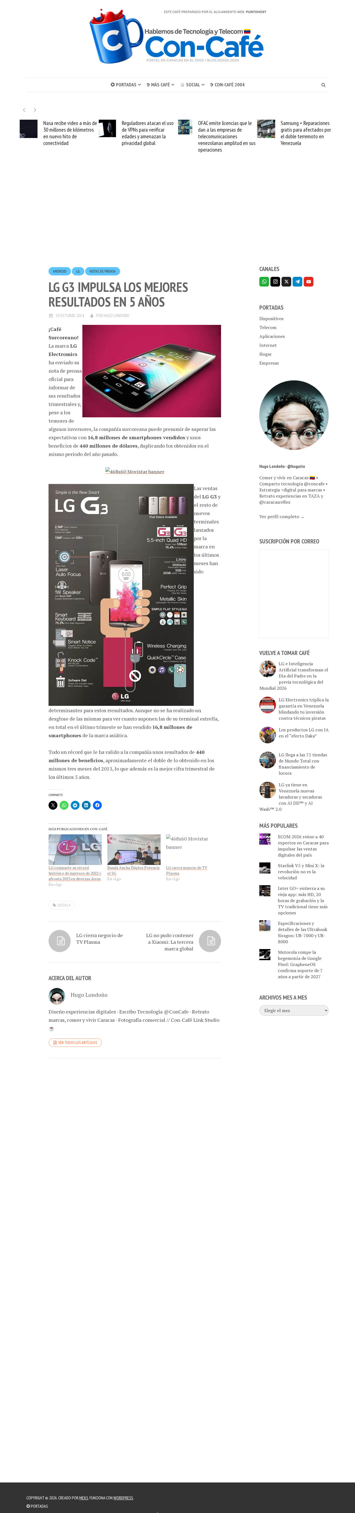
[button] (35, 109)
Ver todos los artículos (78, 1042)
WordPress (123, 1498)
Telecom (268, 327)
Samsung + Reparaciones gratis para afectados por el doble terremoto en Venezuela (306, 133)
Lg (78, 271)
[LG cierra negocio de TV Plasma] (192, 849)
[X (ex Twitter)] (286, 282)
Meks (83, 1498)
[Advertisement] (177, 219)
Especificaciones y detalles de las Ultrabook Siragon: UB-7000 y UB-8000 (302, 932)
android (60, 271)
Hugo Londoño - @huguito (282, 466)
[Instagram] (275, 282)
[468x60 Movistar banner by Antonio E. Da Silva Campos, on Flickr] (134, 470)
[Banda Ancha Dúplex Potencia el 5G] (134, 849)
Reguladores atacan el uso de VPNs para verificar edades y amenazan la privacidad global (148, 133)
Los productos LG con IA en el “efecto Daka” (304, 733)
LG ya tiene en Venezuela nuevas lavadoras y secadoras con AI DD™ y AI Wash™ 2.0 (290, 797)
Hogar (265, 354)
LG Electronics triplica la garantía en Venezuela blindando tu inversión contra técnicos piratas (304, 709)
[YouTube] (308, 282)
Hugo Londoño (116, 315)
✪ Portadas (123, 84)
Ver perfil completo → (282, 516)
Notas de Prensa (103, 271)
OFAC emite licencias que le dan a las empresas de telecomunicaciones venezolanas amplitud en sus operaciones (226, 136)
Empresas (269, 363)
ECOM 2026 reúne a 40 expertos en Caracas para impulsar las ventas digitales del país (303, 846)
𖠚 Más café (158, 84)
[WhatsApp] (264, 282)
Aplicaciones (272, 336)
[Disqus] (134, 1138)
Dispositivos (271, 318)
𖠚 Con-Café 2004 (227, 84)
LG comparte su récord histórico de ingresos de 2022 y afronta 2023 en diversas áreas (75, 873)
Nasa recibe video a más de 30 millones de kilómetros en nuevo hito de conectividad (70, 133)
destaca (63, 905)
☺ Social (190, 84)
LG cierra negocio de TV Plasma (99, 938)
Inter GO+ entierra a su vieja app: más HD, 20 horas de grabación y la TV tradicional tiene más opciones (303, 900)
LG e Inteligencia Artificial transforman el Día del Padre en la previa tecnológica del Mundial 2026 (293, 676)
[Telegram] (297, 282)
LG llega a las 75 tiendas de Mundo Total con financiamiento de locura (303, 764)
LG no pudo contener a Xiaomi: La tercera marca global (169, 942)
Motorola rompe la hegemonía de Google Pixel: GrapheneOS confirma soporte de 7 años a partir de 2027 (300, 964)
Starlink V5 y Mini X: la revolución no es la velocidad (301, 871)
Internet (268, 345)
